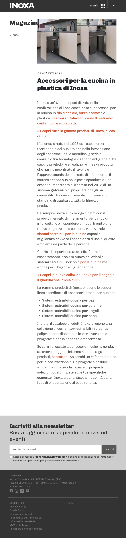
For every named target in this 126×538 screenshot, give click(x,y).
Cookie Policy (17, 510)
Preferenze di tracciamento (26, 528)
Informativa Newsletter (51, 456)
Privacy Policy (18, 506)
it (111, 5)
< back (15, 35)
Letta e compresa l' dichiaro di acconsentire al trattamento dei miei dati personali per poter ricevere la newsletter (63, 458)
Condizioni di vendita (21, 514)
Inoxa (41, 103)
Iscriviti (109, 449)
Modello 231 (17, 502)
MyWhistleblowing (21, 525)
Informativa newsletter (23, 521)
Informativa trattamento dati (26, 517)
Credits (69, 502)
